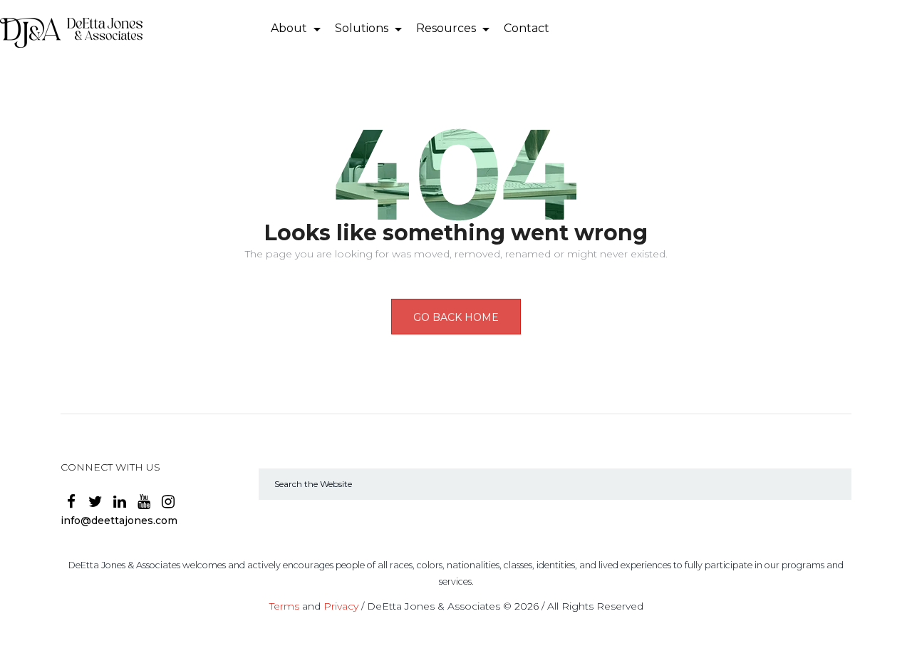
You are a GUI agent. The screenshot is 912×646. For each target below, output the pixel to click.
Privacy (340, 606)
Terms (284, 606)
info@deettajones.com (119, 520)
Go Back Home (456, 317)
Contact (526, 28)
